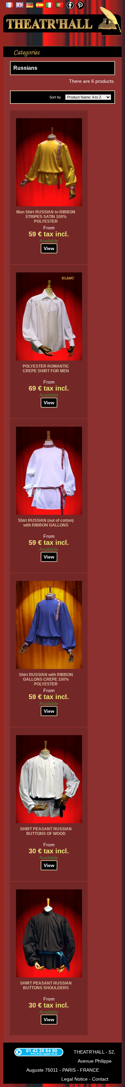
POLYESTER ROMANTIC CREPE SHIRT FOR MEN (46, 368)
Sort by (55, 97)
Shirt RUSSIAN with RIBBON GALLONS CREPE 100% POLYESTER (46, 679)
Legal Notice (74, 1079)
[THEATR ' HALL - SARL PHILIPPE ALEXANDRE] (62, 18)
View (49, 248)
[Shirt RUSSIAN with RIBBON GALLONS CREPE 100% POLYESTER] (49, 625)
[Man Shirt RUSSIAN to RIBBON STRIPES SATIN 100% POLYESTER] (49, 162)
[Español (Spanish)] (39, 6)
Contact (100, 1079)
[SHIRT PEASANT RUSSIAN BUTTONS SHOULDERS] (49, 933)
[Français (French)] (9, 6)
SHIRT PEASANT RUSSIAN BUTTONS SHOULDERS (46, 985)
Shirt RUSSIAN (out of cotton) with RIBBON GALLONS (46, 522)
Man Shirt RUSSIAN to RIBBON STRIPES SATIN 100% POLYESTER (45, 217)
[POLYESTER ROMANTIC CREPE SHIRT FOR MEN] (49, 316)
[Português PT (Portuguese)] (59, 6)
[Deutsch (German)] (29, 6)
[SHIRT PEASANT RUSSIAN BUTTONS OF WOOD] (49, 779)
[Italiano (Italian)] (49, 6)
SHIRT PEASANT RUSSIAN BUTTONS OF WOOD (46, 831)
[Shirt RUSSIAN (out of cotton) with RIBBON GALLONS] (49, 471)
